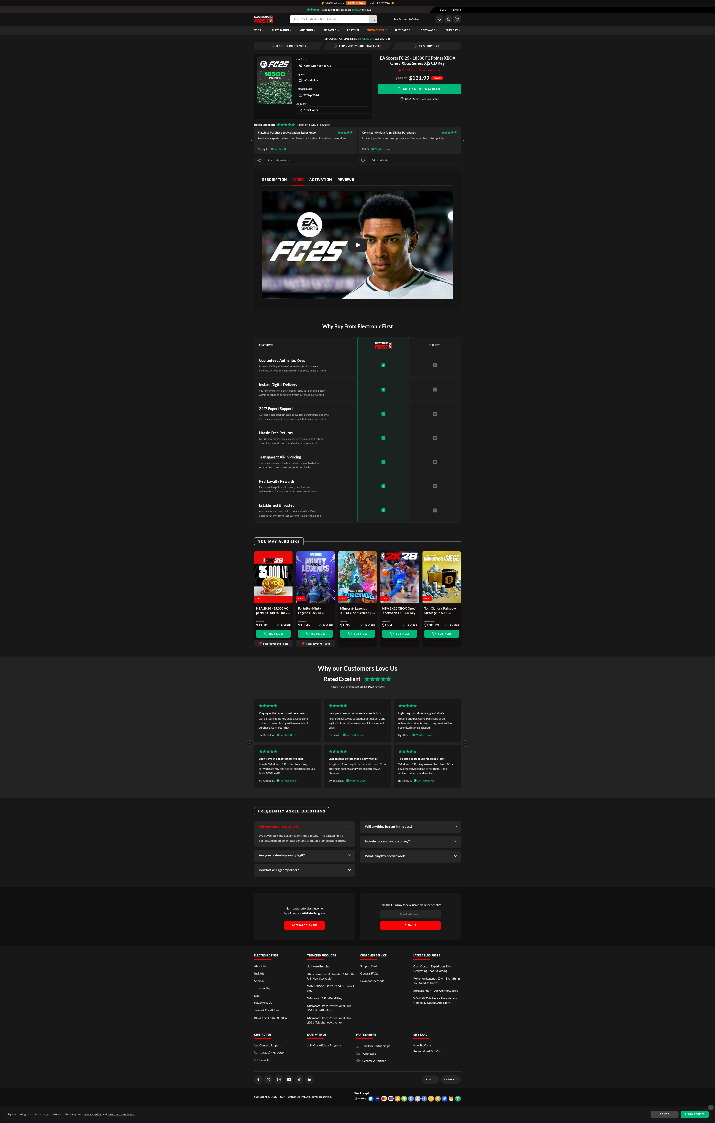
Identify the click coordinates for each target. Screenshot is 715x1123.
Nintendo (306, 30)
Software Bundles (318, 966)
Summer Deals (377, 30)
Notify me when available (422, 89)
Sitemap (259, 981)
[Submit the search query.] (373, 19)
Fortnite (353, 30)
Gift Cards (402, 30)
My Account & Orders (407, 19)
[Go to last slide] (252, 140)
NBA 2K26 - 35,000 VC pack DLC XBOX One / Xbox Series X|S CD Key (272, 610)
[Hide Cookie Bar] (711, 1107)
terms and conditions (121, 1114)
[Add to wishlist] (363, 160)
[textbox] (443, 10)
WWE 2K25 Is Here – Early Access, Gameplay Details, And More (435, 1000)
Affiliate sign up (304, 925)
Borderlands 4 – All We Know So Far (436, 990)
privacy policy (93, 1114)
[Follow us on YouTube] (289, 1079)
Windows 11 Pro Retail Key (324, 998)
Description (274, 179)
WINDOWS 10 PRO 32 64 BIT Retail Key (330, 988)
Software (428, 30)
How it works (422, 1045)
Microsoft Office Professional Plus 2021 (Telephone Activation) (329, 1020)
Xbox (257, 30)
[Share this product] (259, 160)
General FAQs (369, 973)
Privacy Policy (263, 1003)
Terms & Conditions (266, 1010)
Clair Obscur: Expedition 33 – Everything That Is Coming (432, 968)
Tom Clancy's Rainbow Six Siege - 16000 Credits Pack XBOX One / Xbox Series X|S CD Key (441, 610)
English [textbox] (457, 9)
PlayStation (280, 30)
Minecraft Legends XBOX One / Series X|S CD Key (356, 610)
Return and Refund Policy (270, 1017)
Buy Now (276, 634)
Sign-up (410, 925)
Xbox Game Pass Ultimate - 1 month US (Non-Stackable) (330, 976)
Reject (664, 1114)
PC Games (329, 30)
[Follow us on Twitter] (268, 1079)
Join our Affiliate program (324, 1045)
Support (452, 30)
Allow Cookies (694, 1114)
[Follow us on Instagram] (279, 1079)
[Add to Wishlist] (439, 19)
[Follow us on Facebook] (258, 1079)
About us (260, 966)
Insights (259, 973)
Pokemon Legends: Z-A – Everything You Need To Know (436, 981)
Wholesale (369, 1053)
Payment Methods (372, 981)
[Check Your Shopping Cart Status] (457, 19)
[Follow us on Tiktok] (299, 1079)
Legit (257, 995)
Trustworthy (262, 988)
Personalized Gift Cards (428, 1051)
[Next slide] (463, 140)
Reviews (345, 179)
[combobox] (443, 10)
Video (298, 179)
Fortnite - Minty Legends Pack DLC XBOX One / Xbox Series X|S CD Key (311, 610)
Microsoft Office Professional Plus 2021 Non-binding (329, 1008)
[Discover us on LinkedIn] (309, 1079)
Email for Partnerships (376, 1045)
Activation (320, 179)
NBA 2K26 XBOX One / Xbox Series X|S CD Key (399, 610)
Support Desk (369, 966)
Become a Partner (374, 1060)
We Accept (361, 1093)
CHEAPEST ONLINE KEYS (356, 38)
